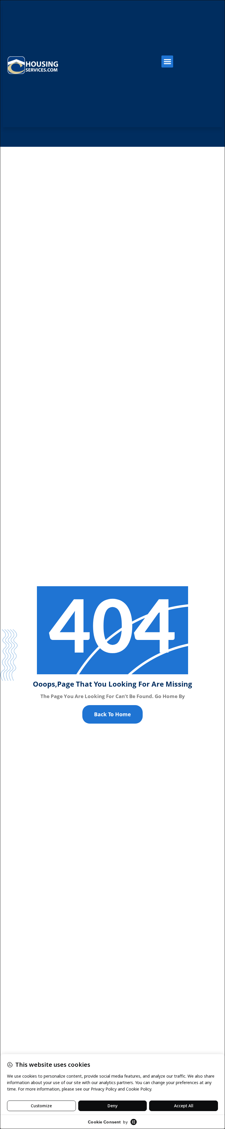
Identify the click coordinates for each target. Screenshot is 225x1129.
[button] (167, 61)
